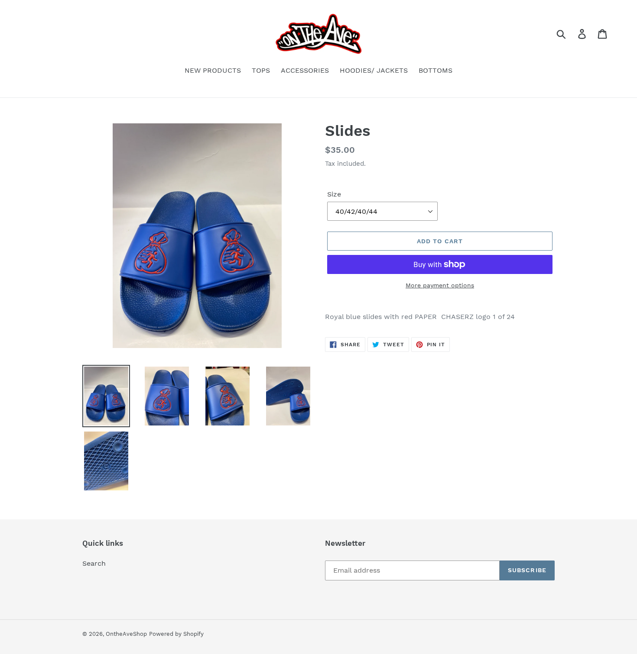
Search (94, 563)
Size (334, 194)
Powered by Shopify (176, 634)
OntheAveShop (126, 634)
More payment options (440, 285)
